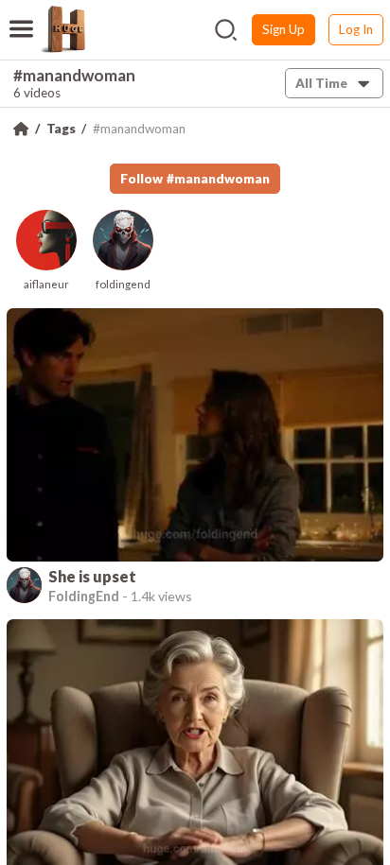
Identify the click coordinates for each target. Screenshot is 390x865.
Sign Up (283, 29)
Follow (194, 178)
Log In (356, 29)
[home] (62, 29)
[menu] (21, 17)
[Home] (20, 128)
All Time (321, 83)
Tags (61, 128)
